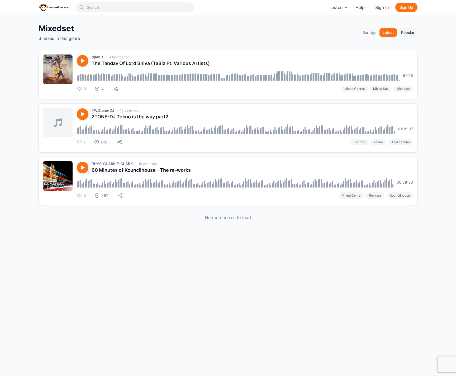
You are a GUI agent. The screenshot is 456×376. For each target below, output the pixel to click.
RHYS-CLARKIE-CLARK (112, 163)
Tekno (378, 142)
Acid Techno (400, 142)
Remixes (375, 195)
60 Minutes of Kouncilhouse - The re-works (141, 170)
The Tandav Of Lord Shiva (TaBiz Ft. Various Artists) (151, 63)
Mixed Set (380, 89)
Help (360, 7)
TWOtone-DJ (103, 110)
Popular (407, 32)
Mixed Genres (354, 89)
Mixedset (403, 89)
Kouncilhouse (400, 195)
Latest (388, 32)
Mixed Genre (351, 195)
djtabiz (97, 57)
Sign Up (406, 7)
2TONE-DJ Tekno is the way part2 (130, 116)
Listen (336, 7)
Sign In (382, 7)
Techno (359, 142)
